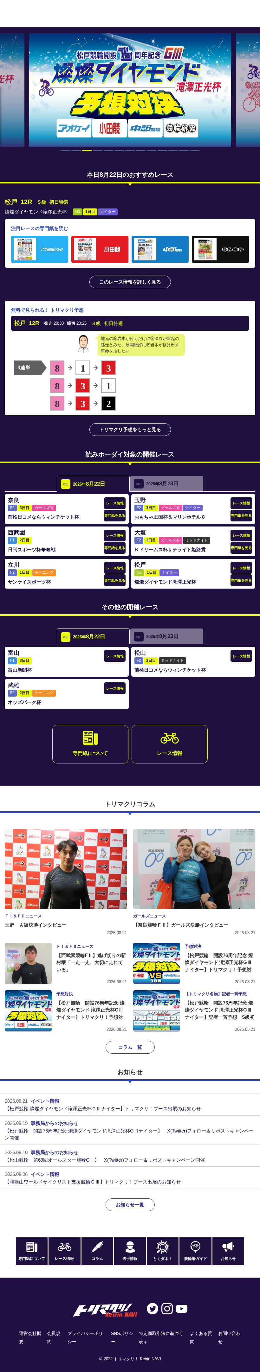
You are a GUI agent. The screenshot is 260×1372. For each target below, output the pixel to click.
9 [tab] (151, 150)
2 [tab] (76, 150)
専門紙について (90, 753)
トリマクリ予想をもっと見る (130, 429)
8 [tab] (141, 150)
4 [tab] (97, 150)
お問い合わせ (229, 1337)
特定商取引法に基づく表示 (161, 1337)
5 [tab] (108, 150)
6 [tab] (119, 150)
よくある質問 (201, 1337)
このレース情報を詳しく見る (130, 281)
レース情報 (115, 503)
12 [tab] (184, 150)
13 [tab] (194, 150)
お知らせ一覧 (130, 1204)
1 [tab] (65, 150)
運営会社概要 (30, 1337)
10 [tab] (162, 150)
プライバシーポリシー (85, 1337)
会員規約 (53, 1337)
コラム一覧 (130, 1047)
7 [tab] (130, 150)
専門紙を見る (114, 515)
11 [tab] (173, 150)
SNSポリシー (122, 1337)
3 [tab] (87, 150)
